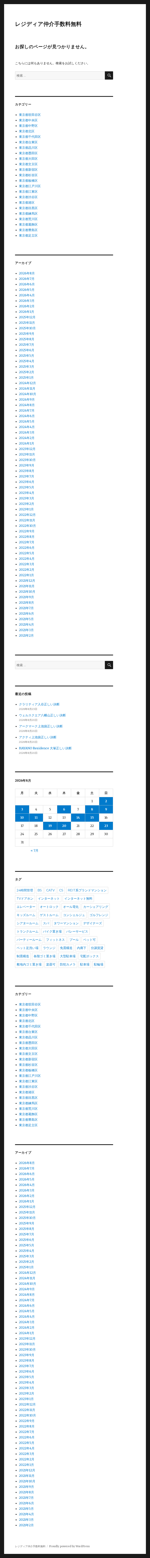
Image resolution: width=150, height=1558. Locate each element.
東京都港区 (27, 202)
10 (22, 817)
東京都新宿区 (28, 169)
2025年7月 (26, 345)
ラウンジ (49, 948)
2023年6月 (26, 482)
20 (64, 826)
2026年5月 (27, 290)
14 (78, 817)
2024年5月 (27, 421)
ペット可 (89, 940)
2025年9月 (26, 334)
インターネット (49, 898)
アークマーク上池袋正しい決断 (41, 726)
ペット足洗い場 (27, 948)
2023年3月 (26, 498)
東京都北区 (27, 131)
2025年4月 (26, 361)
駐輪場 (98, 964)
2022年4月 (27, 559)
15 (92, 817)
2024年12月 (27, 383)
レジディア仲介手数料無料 (48, 24)
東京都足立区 (28, 235)
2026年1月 (26, 312)
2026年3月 (27, 301)
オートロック (49, 907)
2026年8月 (27, 273)
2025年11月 (27, 323)
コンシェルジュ (74, 915)
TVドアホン (25, 898)
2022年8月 (27, 537)
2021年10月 (27, 591)
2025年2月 (26, 372)
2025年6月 (26, 350)
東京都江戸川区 (30, 186)
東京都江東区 (28, 191)
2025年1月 (26, 377)
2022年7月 (26, 542)
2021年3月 (26, 630)
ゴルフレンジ (98, 915)
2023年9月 (26, 465)
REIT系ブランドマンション (87, 890)
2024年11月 (27, 388)
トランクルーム (27, 931)
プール (74, 940)
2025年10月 (27, 328)
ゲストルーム (49, 915)
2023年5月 (26, 487)
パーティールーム (29, 940)
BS (40, 890)
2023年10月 (27, 460)
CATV (50, 890)
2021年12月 (27, 581)
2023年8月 (26, 471)
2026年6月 (27, 284)
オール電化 (71, 907)
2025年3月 (26, 366)
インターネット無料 (78, 898)
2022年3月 (26, 564)
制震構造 (23, 956)
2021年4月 (26, 624)
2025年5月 (26, 356)
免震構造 (66, 948)
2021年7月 (26, 608)
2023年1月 (26, 509)
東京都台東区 (28, 142)
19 (50, 826)
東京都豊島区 (28, 230)
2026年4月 (27, 295)
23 (106, 826)
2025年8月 (26, 339)
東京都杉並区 (28, 175)
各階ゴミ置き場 (44, 956)
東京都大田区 (28, 159)
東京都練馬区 (28, 213)
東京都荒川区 (28, 219)
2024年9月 (27, 399)
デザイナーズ (92, 923)
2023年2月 (26, 504)
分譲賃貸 (97, 948)
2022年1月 (26, 575)
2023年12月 (27, 449)
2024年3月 (27, 432)
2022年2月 (26, 570)
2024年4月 (27, 427)
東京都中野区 (28, 126)
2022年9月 (27, 531)
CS (61, 890)
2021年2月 (26, 635)
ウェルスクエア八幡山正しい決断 (42, 715)
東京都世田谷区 (30, 115)
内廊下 (81, 948)
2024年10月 (27, 394)
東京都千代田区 (30, 137)
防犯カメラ (68, 964)
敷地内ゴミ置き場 (29, 964)
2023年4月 (26, 493)
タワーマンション (66, 923)
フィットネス (55, 940)
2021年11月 (27, 586)
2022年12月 (27, 515)
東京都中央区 (28, 120)
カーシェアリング (95, 907)
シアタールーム (27, 923)
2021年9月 (26, 597)
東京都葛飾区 (28, 224)
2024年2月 (27, 438)
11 (36, 817)
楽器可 (50, 964)
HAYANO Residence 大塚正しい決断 (45, 748)
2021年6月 (26, 613)
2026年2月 (27, 306)
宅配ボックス (89, 956)
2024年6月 (27, 416)
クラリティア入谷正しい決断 (39, 704)
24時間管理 (25, 890)
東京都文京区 (28, 164)
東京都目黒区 (28, 208)
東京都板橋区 (28, 180)
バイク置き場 (52, 931)
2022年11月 (27, 520)
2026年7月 (27, 279)
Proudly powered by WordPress (69, 1546)
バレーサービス (77, 931)
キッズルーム (26, 915)
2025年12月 (27, 317)
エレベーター (26, 907)
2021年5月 (26, 619)
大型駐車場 (68, 956)
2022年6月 (27, 548)
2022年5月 (26, 553)
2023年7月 (26, 476)
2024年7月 (27, 410)
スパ (46, 923)
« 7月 (34, 850)
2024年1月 (26, 443)
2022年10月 (27, 526)
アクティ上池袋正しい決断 (37, 737)
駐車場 (84, 964)
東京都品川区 (28, 148)
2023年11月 (27, 454)
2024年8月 (27, 405)
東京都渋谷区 (28, 197)
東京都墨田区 (28, 153)
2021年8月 (26, 602)
